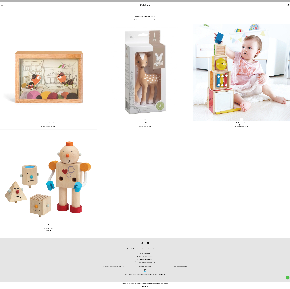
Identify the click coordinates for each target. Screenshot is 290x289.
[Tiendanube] (145, 266)
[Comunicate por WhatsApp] (287, 277)
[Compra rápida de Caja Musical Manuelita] (48, 119)
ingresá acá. (149, 274)
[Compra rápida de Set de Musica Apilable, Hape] (241, 119)
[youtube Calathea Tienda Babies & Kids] (148, 243)
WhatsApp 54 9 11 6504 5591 (146, 256)
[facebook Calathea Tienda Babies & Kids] (145, 243)
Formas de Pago (146, 248)
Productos (126, 248)
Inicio (120, 248)
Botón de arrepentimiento (159, 274)
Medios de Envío (135, 248)
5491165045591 (146, 253)
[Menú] (2, 5)
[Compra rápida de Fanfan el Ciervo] (145, 119)
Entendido (145, 286)
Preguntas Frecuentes (158, 248)
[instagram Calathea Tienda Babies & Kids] (141, 243)
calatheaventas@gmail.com (146, 259)
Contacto (169, 248)
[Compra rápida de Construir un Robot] (48, 225)
